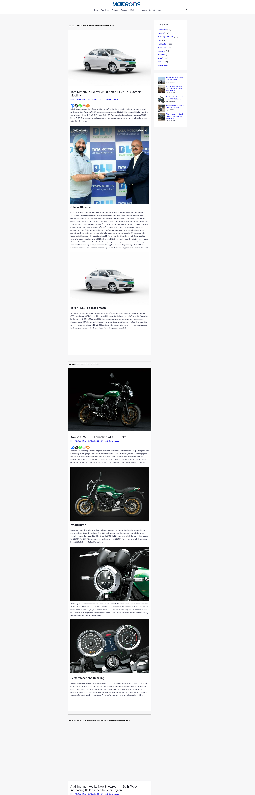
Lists (159, 40)
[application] (135, 10)
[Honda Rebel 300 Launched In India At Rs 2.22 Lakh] (161, 108)
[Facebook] (72, 106)
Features (161, 33)
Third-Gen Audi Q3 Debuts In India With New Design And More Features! (174, 116)
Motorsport (161, 51)
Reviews (161, 62)
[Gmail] (84, 106)
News (72, 99)
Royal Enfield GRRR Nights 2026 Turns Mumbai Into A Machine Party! (174, 88)
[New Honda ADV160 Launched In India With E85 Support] (161, 99)
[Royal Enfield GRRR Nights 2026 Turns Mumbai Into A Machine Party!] (161, 89)
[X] (76, 106)
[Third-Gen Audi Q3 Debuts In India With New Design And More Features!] (161, 117)
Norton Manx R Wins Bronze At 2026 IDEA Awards (175, 78)
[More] (88, 106)
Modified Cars (162, 47)
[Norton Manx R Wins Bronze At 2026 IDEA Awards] (161, 80)
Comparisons (162, 30)
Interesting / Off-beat (165, 37)
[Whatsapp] (80, 106)
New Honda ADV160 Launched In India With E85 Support (175, 98)
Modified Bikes (163, 44)
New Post (161, 55)
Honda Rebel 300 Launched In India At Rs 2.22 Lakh (175, 106)
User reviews (162, 65)
